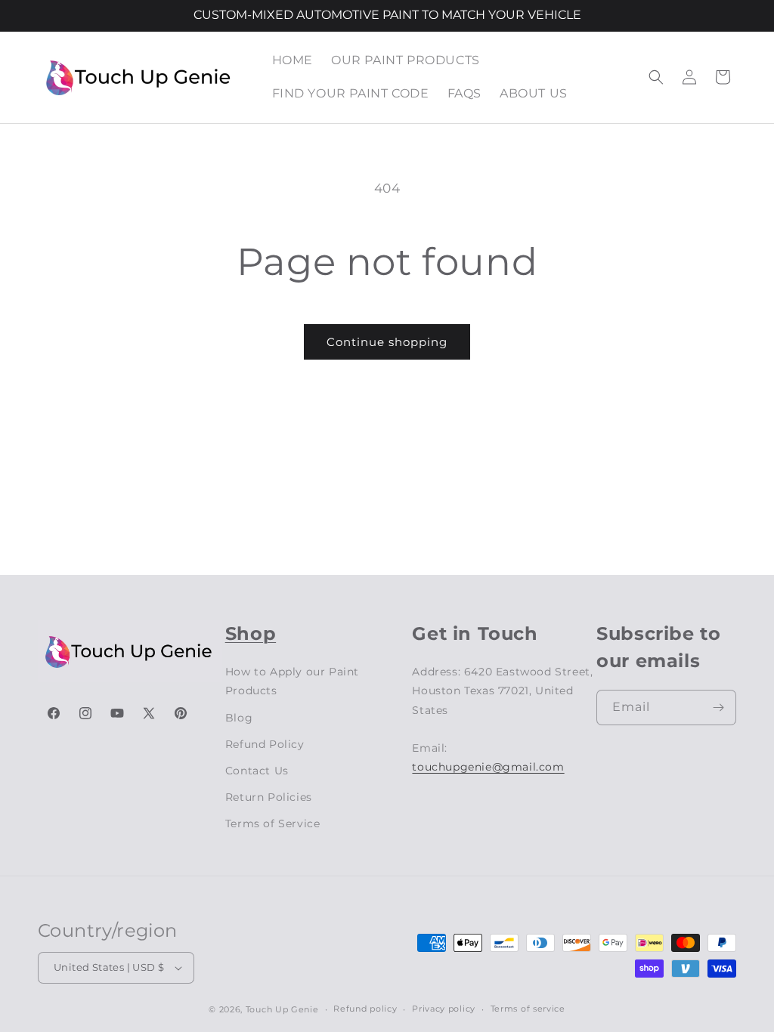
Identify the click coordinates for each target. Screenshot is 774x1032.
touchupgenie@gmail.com (488, 767)
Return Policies (268, 797)
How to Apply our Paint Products (292, 681)
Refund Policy (265, 744)
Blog (238, 718)
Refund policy (365, 1008)
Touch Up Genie (282, 1009)
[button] (656, 77)
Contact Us (257, 770)
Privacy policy (443, 1008)
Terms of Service (272, 823)
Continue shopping (387, 342)
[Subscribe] (718, 707)
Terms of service (528, 1008)
